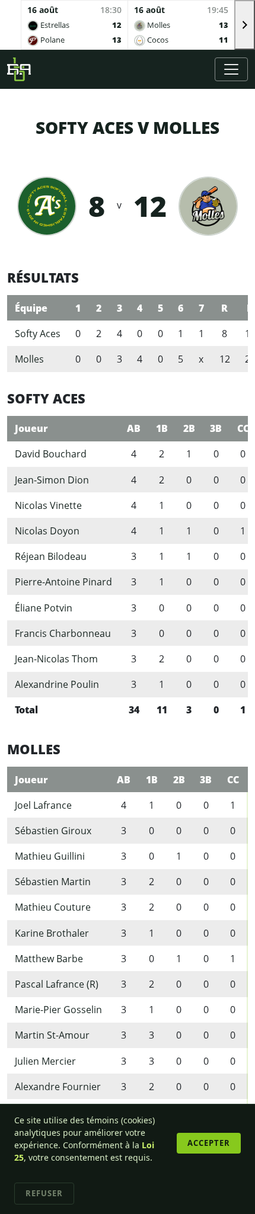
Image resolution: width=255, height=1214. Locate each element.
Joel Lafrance (43, 805)
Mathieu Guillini (50, 856)
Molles (29, 359)
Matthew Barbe (49, 958)
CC (233, 779)
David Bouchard (51, 453)
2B (189, 428)
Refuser (44, 1193)
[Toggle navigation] (231, 69)
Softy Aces (37, 333)
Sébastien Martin (53, 881)
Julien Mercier (45, 1061)
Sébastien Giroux (53, 830)
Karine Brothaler (52, 933)
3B (216, 428)
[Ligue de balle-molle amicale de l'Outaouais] (19, 69)
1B (162, 428)
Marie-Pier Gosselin (58, 1009)
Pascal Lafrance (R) (56, 984)
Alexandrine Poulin (57, 684)
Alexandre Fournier (58, 1086)
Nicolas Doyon (47, 530)
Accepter (208, 1143)
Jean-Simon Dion (52, 479)
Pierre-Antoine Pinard (63, 581)
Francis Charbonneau (63, 633)
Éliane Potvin (43, 607)
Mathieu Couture (53, 907)
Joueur (31, 428)
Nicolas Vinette (48, 505)
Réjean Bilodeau (51, 556)
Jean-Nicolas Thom (56, 658)
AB (134, 428)
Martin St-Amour (52, 1035)
